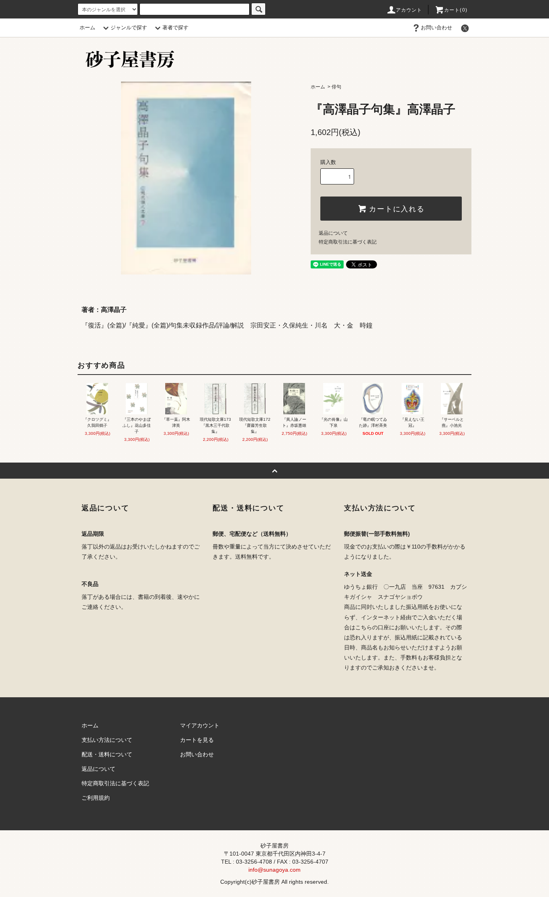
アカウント (409, 10)
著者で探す (175, 28)
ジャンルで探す (129, 28)
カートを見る (197, 740)
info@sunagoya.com (274, 869)
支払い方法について (107, 740)
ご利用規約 (96, 798)
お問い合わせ (436, 28)
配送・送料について (107, 754)
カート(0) (455, 10)
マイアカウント (199, 725)
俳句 (336, 87)
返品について (333, 233)
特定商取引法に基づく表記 (348, 242)
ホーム (87, 28)
